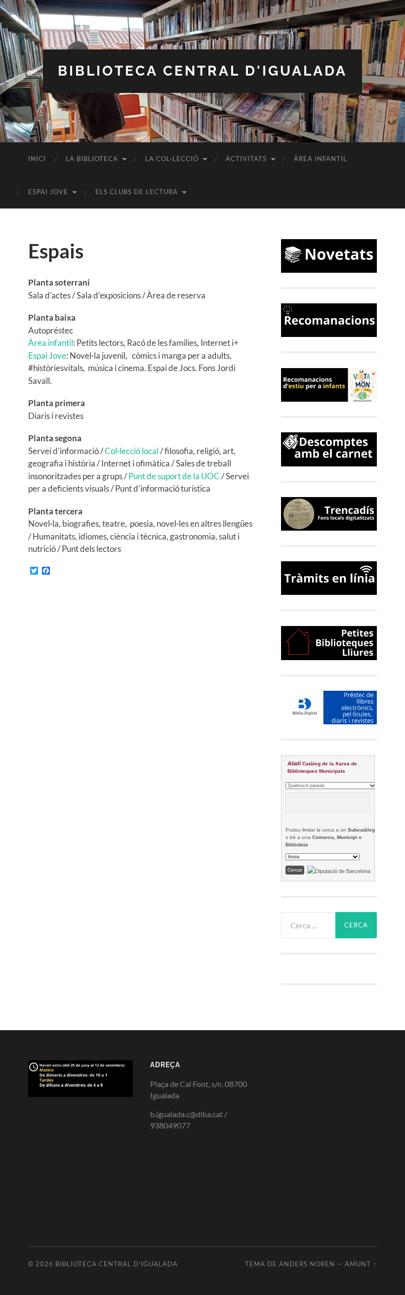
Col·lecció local (132, 451)
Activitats (246, 159)
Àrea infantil (320, 159)
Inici (37, 159)
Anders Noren (307, 1264)
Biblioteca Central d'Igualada (202, 71)
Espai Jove (48, 192)
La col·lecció (172, 159)
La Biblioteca (92, 159)
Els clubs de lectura (136, 192)
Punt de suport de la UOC (174, 476)
